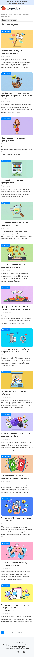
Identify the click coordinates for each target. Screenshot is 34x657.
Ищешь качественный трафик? (17, 2)
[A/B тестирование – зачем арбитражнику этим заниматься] (17, 464)
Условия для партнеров (17, 647)
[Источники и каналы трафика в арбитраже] (17, 380)
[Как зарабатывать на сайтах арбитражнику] (17, 169)
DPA (27, 649)
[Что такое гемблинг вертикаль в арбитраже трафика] (17, 422)
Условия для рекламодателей (15, 649)
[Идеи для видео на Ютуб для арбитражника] (17, 126)
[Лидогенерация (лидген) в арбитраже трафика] (17, 39)
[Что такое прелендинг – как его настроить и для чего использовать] (17, 593)
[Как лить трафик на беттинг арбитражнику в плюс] (17, 253)
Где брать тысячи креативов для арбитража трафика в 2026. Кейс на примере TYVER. (16, 95)
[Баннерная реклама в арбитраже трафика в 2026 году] (17, 211)
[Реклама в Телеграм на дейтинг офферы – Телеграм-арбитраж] (17, 337)
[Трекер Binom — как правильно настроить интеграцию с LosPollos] (17, 295)
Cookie (21, 645)
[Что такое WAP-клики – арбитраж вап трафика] (17, 506)
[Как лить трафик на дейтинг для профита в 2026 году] (17, 551)
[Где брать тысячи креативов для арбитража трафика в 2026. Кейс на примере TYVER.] (17, 81)
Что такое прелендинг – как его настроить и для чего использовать (15, 607)
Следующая (18, 632)
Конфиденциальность (10, 645)
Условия (28, 645)
